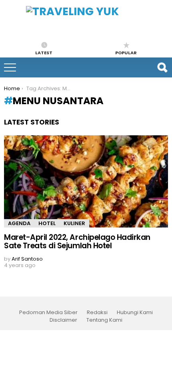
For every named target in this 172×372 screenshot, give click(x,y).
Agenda (19, 223)
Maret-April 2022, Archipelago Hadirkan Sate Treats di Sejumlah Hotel (77, 241)
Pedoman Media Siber (48, 312)
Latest (43, 52)
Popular (126, 52)
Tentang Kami (104, 320)
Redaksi (97, 312)
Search (162, 67)
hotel (47, 223)
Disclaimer (63, 320)
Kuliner (74, 223)
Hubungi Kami (135, 312)
